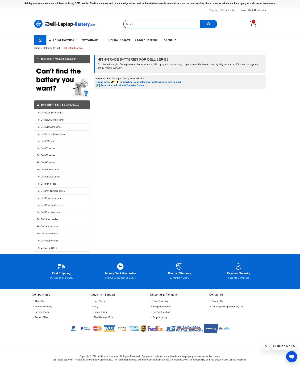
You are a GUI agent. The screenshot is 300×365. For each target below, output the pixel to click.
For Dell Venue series (47, 233)
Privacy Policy (42, 312)
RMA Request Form (104, 317)
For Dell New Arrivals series (51, 119)
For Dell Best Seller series (50, 112)
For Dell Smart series (47, 219)
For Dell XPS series (47, 248)
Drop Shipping (160, 317)
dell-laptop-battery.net (108, 356)
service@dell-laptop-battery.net (227, 306)
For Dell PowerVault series (50, 205)
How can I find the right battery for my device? (121, 78)
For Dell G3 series (46, 148)
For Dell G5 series (46, 155)
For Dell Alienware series (49, 127)
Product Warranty (43, 306)
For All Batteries (63, 40)
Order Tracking (228, 10)
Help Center (260, 10)
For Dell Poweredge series (50, 198)
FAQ (96, 306)
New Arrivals (90, 40)
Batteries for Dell (51, 48)
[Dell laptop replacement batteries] (65, 23)
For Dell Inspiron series (48, 169)
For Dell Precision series (49, 212)
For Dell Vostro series (48, 240)
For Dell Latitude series (48, 176)
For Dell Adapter (119, 40)
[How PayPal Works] (218, 328)
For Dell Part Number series (51, 191)
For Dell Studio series (48, 226)
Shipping (213, 10)
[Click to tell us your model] (62, 80)
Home (37, 48)
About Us (170, 40)
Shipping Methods (162, 306)
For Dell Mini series (46, 183)
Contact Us (245, 10)
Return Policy (100, 312)
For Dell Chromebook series (51, 134)
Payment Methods (162, 312)
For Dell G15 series (46, 141)
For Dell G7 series (46, 162)
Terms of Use (41, 317)
